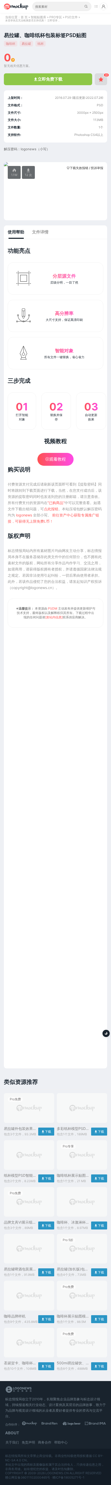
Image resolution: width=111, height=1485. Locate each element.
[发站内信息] (54, 617)
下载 (46, 1131)
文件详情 (40, 231)
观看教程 (55, 459)
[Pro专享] (82, 1171)
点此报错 (51, 509)
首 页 (24, 17)
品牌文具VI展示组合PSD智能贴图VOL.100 (20, 1222)
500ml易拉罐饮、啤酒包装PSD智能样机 (73, 1363)
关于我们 (12, 1442)
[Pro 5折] (82, 1265)
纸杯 (40, 44)
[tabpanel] (55, 164)
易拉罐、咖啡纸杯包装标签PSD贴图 (45, 35)
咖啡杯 (10, 44)
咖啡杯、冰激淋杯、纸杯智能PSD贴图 (73, 1222)
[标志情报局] (18, 6)
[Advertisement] (55, 846)
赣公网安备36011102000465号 (27, 1477)
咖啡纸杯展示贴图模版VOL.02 (73, 1175)
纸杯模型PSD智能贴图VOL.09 (20, 1175)
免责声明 (28, 1442)
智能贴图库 (38, 17)
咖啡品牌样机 (15, 1316)
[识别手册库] (95, 1424)
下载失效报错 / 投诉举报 (85, 168)
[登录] (103, 6)
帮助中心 (61, 1442)
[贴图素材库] (32, 1424)
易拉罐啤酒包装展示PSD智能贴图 (20, 1269)
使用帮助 (16, 231)
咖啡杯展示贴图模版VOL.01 (73, 1316)
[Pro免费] (29, 1124)
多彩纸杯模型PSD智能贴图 (73, 1128)
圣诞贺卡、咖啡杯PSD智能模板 (18, 1363)
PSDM (52, 608)
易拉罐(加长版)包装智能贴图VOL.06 (72, 1269)
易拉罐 (26, 44)
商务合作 (44, 1442)
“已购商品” (56, 502)
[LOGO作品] (74, 1424)
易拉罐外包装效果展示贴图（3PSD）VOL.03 (20, 1128)
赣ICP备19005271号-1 (68, 1477)
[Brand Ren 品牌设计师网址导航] (53, 1424)
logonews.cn (57, 1473)
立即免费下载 (48, 79)
